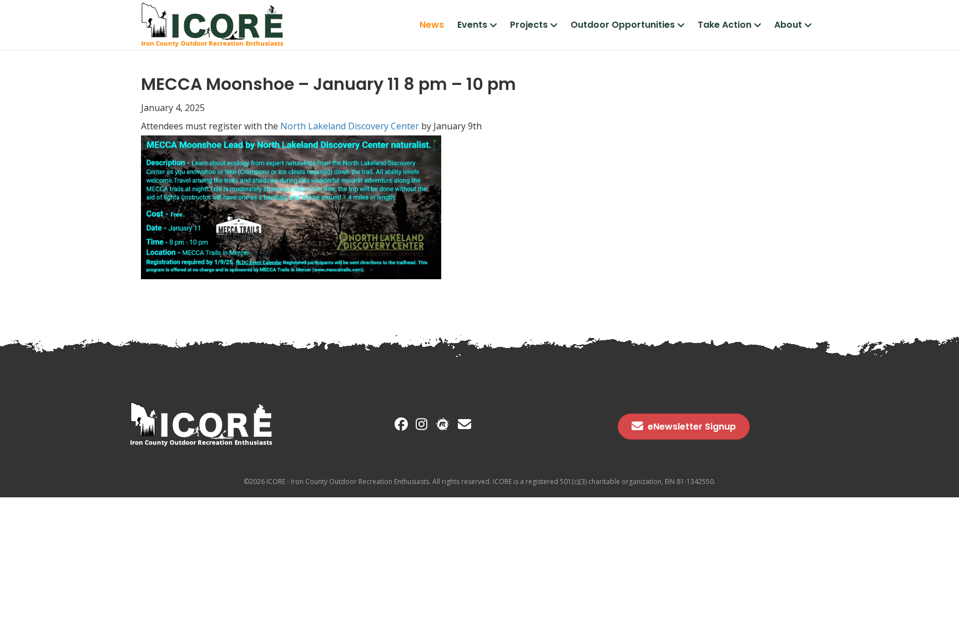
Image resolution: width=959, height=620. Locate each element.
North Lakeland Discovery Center (348, 126)
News (432, 24)
